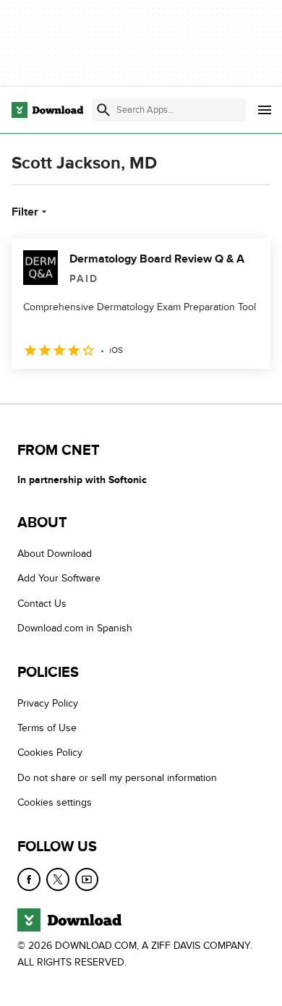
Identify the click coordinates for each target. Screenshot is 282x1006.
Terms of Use (47, 728)
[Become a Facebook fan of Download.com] (28, 879)
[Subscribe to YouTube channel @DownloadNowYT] (86, 879)
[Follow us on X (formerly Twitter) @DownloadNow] (57, 879)
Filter (25, 212)
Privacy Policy (47, 703)
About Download (54, 553)
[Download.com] (47, 110)
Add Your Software (59, 578)
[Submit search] (103, 110)
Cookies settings (54, 802)
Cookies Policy (49, 752)
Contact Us (42, 603)
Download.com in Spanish (74, 628)
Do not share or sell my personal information (117, 778)
